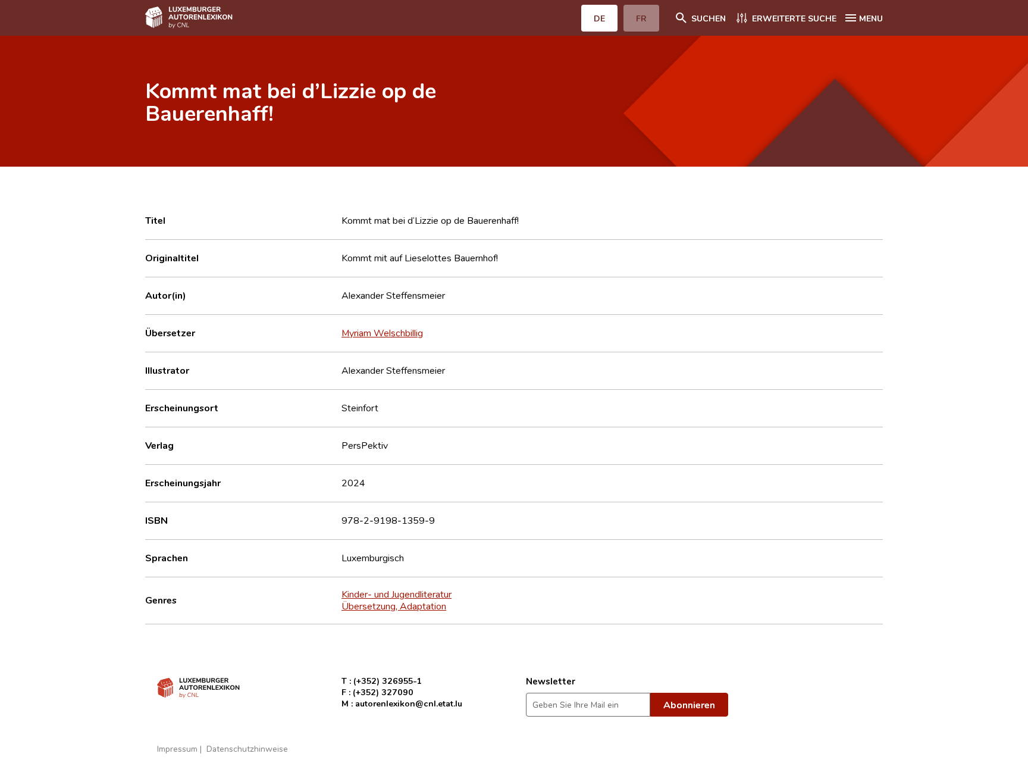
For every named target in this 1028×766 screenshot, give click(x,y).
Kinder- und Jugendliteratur (396, 594)
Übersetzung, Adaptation (393, 606)
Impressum (177, 748)
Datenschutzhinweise (247, 748)
